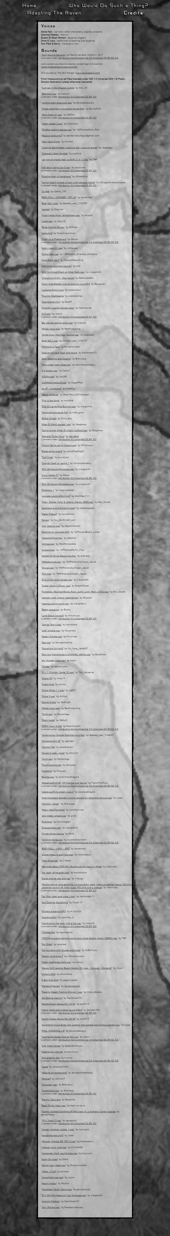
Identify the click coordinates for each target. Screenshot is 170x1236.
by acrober (63, 1171)
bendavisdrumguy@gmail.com (83, 135)
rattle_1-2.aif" (49, 1171)
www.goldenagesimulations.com (59, 67)
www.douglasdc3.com (87, 73)
